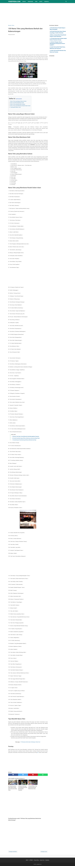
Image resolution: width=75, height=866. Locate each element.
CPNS (36, 1)
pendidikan (30, 1)
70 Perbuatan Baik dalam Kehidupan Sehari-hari (30, 742)
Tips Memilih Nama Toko (15, 107)
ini (37, 752)
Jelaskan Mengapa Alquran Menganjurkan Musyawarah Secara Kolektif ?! (57, 43)
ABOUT (27, 860)
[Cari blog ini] (66, 1)
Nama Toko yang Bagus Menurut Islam (18, 101)
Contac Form (42, 860)
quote (40, 1)
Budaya (24, 1)
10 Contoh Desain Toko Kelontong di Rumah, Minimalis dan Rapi (24, 439)
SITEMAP (31, 860)
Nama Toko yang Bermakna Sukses (17, 104)
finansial (46, 1)
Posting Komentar (11, 34)
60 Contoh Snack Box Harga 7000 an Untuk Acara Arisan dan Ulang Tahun (26, 438)
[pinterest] (33, 775)
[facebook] (13, 775)
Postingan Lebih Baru (13, 851)
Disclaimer (47, 860)
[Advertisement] (37, 15)
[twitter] (23, 775)
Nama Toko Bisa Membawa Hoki (17, 102)
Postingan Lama (44, 851)
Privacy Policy (36, 860)
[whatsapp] (43, 775)
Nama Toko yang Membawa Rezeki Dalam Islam (20, 105)
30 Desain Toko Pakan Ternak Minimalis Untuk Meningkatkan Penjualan (25, 436)
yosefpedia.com (14, 1)
